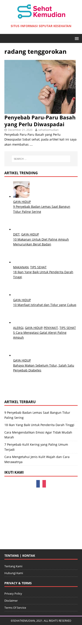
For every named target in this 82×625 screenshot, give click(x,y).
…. (31, 144)
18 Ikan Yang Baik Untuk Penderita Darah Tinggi (39, 425)
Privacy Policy (13, 593)
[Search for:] (41, 159)
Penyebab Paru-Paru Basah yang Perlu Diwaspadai (40, 121)
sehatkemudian (48, 130)
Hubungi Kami (13, 573)
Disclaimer (11, 601)
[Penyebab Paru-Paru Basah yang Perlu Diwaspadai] (40, 111)
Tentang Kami (13, 566)
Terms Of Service (15, 608)
